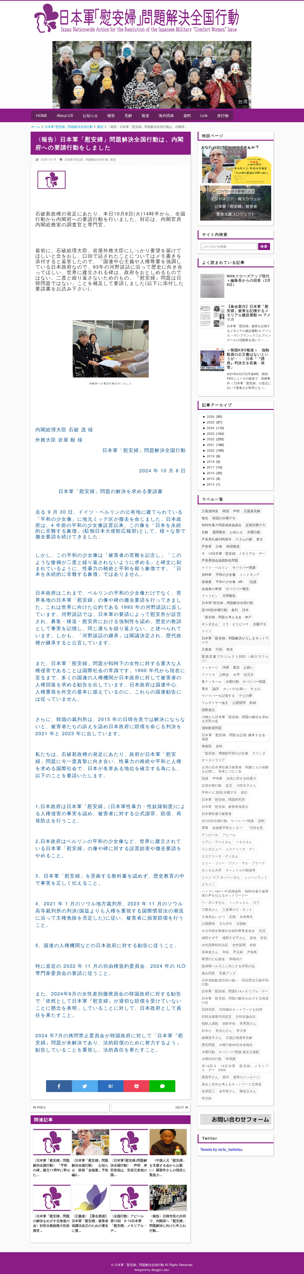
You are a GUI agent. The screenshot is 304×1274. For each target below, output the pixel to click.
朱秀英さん (248, 1023)
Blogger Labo (160, 1270)
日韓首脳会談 (246, 1016)
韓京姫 (207, 1098)
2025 (211, 422)
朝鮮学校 (229, 1023)
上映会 (224, 674)
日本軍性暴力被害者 (217, 813)
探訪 (244, 792)
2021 (211, 444)
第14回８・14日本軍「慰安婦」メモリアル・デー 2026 (235, 1067)
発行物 (222, 115)
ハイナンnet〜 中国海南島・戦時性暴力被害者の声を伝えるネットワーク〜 (235, 893)
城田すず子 (210, 937)
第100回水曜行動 (214, 609)
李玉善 (241, 1030)
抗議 (253, 581)
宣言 (229, 785)
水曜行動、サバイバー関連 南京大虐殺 (230, 1051)
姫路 (253, 944)
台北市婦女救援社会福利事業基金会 (228, 930)
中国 (219, 649)
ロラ (256, 902)
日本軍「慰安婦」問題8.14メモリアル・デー (235, 991)
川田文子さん (246, 785)
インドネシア (250, 574)
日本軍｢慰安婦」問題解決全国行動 (86, 159)
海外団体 (166, 115)
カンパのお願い (234, 688)
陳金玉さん (248, 1090)
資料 (187, 115)
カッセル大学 (212, 870)
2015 (211, 478)
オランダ (259, 753)
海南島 (207, 746)
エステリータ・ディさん (220, 856)
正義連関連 (210, 510)
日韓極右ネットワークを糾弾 (240, 1009)
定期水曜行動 (212, 785)
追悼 (219, 746)
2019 (211, 456)
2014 (211, 484)
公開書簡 (208, 923)
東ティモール (212, 681)
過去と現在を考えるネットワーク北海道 (231, 1084)
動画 (253, 702)
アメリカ (208, 674)
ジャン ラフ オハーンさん (221, 877)
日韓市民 (208, 1009)
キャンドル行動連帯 (241, 870)
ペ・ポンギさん (213, 902)
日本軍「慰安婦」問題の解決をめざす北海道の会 (235, 1000)
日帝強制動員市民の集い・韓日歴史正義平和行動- (235, 982)
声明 (236, 510)
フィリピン (210, 595)
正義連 (207, 649)
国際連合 (208, 709)
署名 (205, 688)
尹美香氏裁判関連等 (217, 539)
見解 (128, 115)
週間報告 (219, 532)
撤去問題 (208, 973)
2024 (211, 427)
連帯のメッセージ (246, 1076)
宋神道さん (210, 951)
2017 (211, 467)
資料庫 (207, 574)
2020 (211, 450)
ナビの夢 (245, 695)
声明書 (217, 778)
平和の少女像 (226, 574)
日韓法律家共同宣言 (217, 1016)
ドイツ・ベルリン (215, 567)
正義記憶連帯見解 (239, 1037)
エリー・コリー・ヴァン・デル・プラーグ (233, 862)
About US (65, 115)
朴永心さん (224, 1030)
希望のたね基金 (213, 958)
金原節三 (208, 1090)
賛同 (225, 1076)
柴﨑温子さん (212, 1037)
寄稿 (225, 951)
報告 (111, 115)
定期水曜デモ (256, 524)
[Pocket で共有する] (136, 1086)
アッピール (210, 834)
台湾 (236, 674)
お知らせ (90, 115)
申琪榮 (231, 1058)
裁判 (234, 609)
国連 (205, 778)
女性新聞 (239, 944)
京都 (232, 916)
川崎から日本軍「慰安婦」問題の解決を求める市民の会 (235, 718)
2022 (211, 439)
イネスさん (244, 841)
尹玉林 (238, 951)
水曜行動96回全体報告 (236, 1044)
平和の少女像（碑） (231, 581)
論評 (215, 688)
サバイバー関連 (244, 567)
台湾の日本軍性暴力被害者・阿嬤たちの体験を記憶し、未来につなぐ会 (235, 769)
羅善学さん (210, 1076)
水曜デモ (259, 624)
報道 (145, 115)
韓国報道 (233, 546)
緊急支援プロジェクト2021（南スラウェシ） (235, 658)
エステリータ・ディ (241, 848)
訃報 (219, 546)
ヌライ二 (208, 884)
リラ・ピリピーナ (235, 624)
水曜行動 (253, 532)
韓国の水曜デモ (224, 518)
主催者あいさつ (213, 916)
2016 (211, 472)
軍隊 (205, 827)
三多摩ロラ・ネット (237, 909)
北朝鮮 (241, 923)
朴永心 (207, 1030)
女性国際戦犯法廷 (215, 944)
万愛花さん (210, 909)
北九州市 (225, 923)
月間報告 (229, 595)
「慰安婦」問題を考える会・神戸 (227, 616)
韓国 (225, 510)
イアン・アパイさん (217, 841)
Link (204, 115)
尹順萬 (252, 951)
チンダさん (210, 624)
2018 (211, 461)
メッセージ (210, 667)
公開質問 (239, 702)
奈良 (263, 937)
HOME (41, 115)
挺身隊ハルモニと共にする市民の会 (228, 965)
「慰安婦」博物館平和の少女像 (225, 753)
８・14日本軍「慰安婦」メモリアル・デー (233, 553)
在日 (262, 930)
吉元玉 (249, 674)
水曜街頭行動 (212, 1058)
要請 (113, 159)
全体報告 (246, 916)
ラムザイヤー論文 (215, 702)
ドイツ (207, 630)
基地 (253, 937)
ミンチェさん (239, 902)
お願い (249, 667)
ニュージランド (255, 877)
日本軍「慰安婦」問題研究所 (223, 799)
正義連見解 (252, 510)
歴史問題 (208, 1044)
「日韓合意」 (256, 827)
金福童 (207, 581)
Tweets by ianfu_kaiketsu (221, 1149)
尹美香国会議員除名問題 (220, 560)
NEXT (180, 1107)
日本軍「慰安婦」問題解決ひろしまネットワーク (235, 640)
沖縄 (225, 667)
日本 (245, 609)
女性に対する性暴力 (241, 778)
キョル (255, 688)
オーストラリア (213, 760)
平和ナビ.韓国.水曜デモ (219, 792)
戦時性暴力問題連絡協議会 (222, 524)
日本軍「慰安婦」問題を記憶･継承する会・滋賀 (235, 736)
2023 (211, 433)
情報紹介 (235, 958)
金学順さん (227, 1090)
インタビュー (212, 848)
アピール (229, 834)
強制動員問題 (212, 727)
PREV (41, 1107)
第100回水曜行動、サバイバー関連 (228, 820)
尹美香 (207, 546)
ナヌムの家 (244, 539)
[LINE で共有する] (162, 1086)
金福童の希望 (212, 588)
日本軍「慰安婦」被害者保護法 (225, 806)
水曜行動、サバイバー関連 (246, 681)
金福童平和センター (227, 827)
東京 (259, 539)
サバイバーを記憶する (218, 695)
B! (110, 1086)
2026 (211, 416)
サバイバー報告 (237, 588)
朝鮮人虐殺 (210, 1023)
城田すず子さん (234, 937)
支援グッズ (227, 973)
